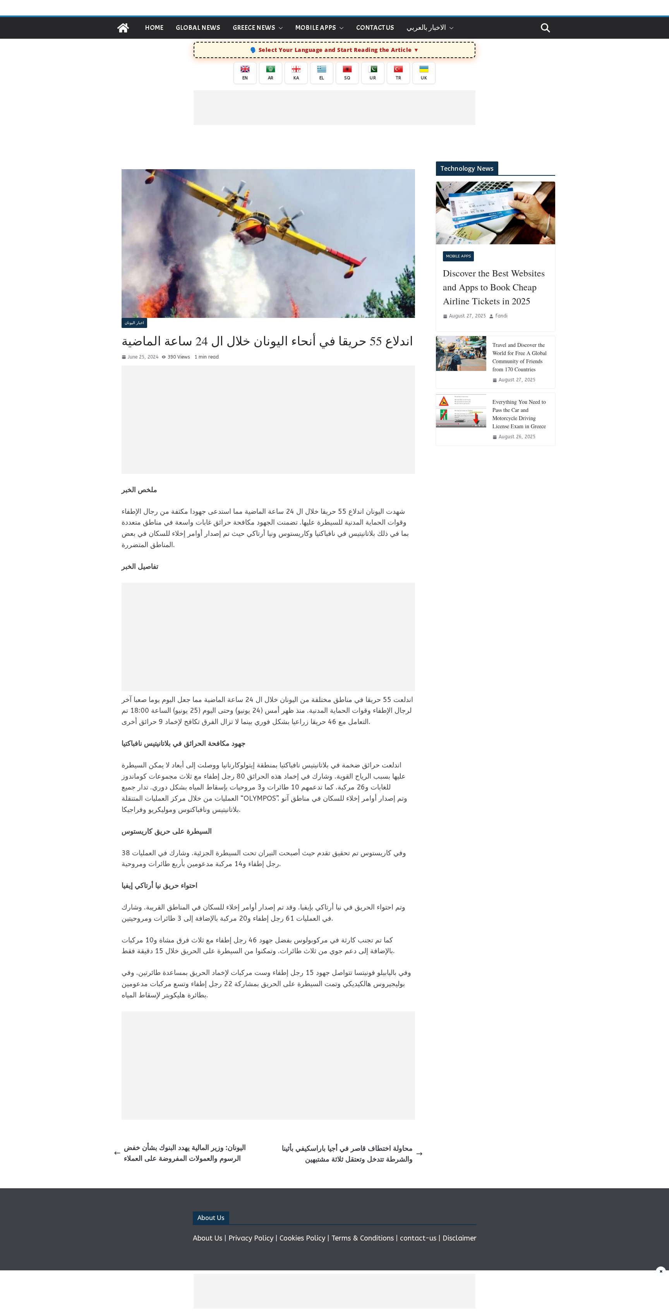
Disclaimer (460, 1238)
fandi (501, 316)
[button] (279, 28)
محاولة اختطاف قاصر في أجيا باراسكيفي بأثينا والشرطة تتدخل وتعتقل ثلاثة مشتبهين (347, 1154)
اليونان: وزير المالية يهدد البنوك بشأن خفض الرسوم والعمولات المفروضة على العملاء (185, 1153)
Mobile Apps (315, 27)
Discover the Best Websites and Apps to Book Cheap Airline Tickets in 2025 (494, 287)
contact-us (418, 1238)
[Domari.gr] (123, 28)
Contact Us (375, 27)
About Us (207, 1238)
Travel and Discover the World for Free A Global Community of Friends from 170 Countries (519, 357)
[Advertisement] (334, 107)
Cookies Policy (302, 1238)
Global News (198, 27)
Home (154, 27)
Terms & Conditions (362, 1238)
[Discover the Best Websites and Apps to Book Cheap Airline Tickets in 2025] (495, 213)
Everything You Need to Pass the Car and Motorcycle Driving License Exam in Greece (519, 414)
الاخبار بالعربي (426, 27)
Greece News (254, 27)
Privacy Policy (250, 1238)
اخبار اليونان (134, 323)
